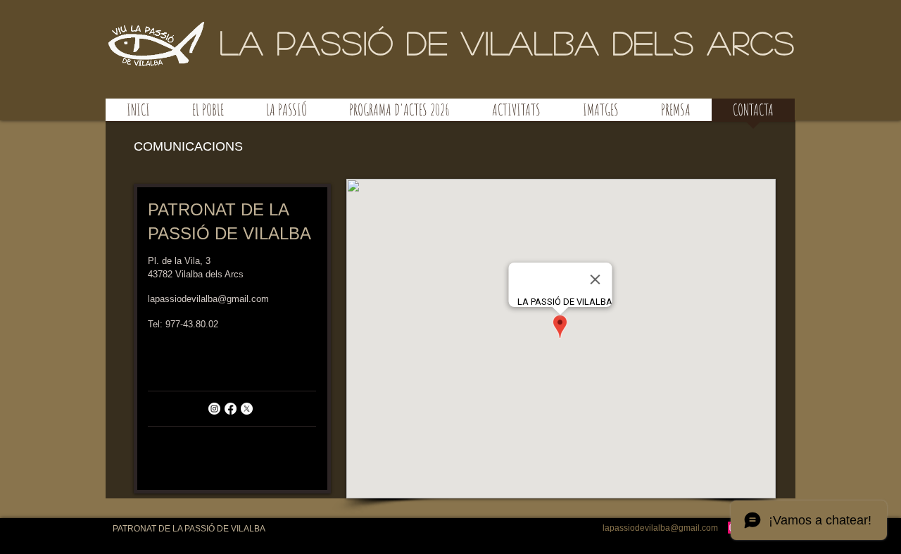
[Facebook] (231, 409)
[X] (247, 409)
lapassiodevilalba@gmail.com (208, 299)
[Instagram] (214, 409)
